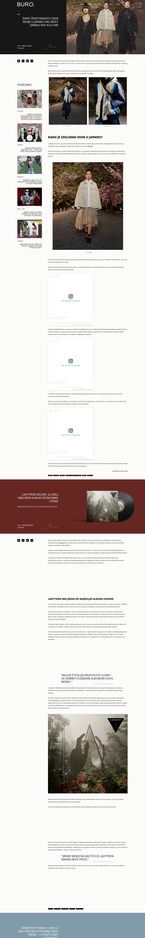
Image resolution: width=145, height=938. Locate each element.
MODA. (82, 4)
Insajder (20, 111)
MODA (18, 14)
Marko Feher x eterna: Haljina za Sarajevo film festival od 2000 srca (32, 214)
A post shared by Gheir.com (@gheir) (71, 387)
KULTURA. (98, 4)
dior (90, 252)
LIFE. (105, 4)
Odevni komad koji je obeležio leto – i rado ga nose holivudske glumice (31, 149)
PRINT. (118, 4)
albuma (56, 700)
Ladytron (62, 543)
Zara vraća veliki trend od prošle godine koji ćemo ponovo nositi (31, 246)
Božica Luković (26, 46)
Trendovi (20, 145)
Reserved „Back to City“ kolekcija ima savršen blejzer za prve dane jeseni (30, 181)
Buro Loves (21, 209)
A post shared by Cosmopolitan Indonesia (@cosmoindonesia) (70, 323)
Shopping (20, 177)
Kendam (90, 146)
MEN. (111, 4)
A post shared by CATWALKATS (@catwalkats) (70, 457)
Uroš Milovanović (27, 525)
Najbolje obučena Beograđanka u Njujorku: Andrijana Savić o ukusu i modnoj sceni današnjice (31, 116)
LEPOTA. (89, 4)
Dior (72, 61)
